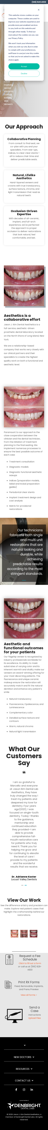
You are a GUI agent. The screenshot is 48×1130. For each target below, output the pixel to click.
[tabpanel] (24, 826)
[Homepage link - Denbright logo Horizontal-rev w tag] (24, 1108)
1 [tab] (22, 886)
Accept (24, 66)
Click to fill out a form (30, 963)
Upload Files (34, 1018)
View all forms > (29, 995)
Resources (22, 1069)
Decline (24, 73)
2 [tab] (26, 886)
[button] (44, 12)
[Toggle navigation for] (24, 1047)
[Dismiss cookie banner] (39, 10)
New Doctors (22, 1057)
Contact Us (22, 1080)
